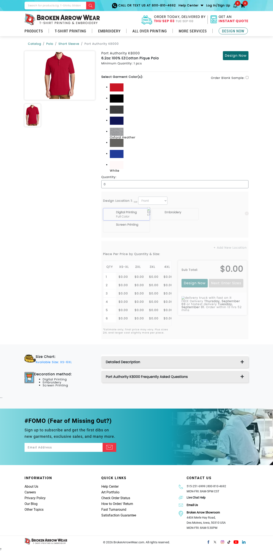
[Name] (109, 447)
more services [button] (193, 30)
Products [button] (34, 30)
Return (128, 504)
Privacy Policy (35, 498)
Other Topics (34, 510)
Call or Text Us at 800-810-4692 (146, 5)
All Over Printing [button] (149, 30)
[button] (235, 5)
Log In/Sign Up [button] (218, 5)
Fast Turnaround (113, 510)
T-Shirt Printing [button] (70, 30)
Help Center (110, 486)
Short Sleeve (68, 44)
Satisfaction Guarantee (118, 515)
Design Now (233, 30)
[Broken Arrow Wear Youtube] (236, 542)
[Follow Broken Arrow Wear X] (215, 542)
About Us (31, 486)
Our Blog (31, 504)
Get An (233, 19)
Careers (30, 492)
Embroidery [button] (109, 30)
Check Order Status (115, 498)
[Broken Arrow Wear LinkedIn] (243, 542)
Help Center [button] (189, 5)
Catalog (34, 44)
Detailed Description (123, 362)
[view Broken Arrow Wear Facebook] (208, 542)
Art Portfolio (110, 492)
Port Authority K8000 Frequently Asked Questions (147, 376)
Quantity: (108, 176)
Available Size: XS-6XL (54, 362)
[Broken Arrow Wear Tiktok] (229, 542)
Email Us (192, 505)
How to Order (111, 504)
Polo (49, 44)
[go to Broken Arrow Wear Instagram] (222, 542)
